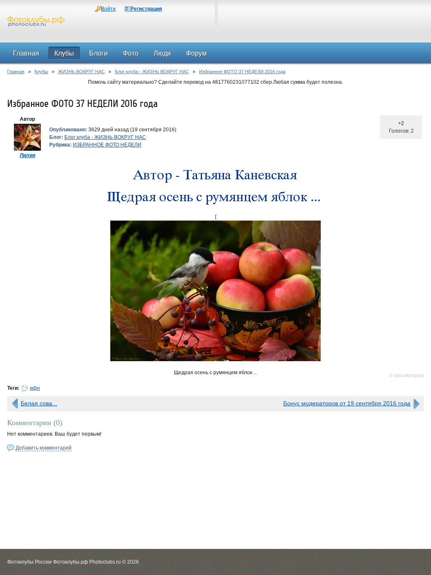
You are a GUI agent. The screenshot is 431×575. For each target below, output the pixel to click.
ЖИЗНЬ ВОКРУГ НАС (81, 71)
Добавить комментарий (44, 448)
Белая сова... (39, 403)
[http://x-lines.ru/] (215, 176)
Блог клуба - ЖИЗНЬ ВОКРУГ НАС (152, 71)
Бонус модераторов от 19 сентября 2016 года (346, 403)
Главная (15, 71)
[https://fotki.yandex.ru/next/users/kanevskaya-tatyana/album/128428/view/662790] (215, 291)
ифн (35, 388)
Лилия (27, 155)
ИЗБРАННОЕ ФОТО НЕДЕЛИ (107, 145)
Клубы (41, 71)
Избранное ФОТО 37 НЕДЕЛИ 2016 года (242, 71)
